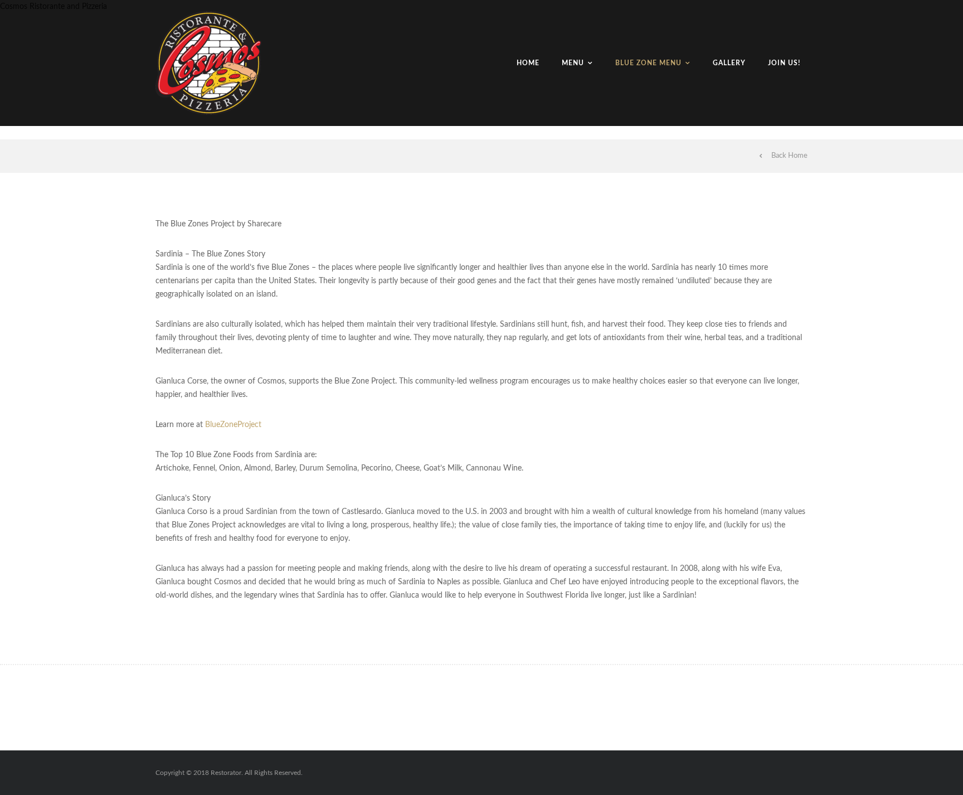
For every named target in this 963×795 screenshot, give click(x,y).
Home (528, 63)
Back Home (789, 155)
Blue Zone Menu (648, 63)
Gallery (729, 63)
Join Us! (784, 63)
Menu (573, 63)
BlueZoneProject (233, 425)
